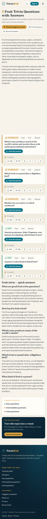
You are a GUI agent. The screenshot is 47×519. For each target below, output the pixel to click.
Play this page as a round (15, 27)
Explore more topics (13, 434)
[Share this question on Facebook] (30, 161)
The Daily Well (7, 471)
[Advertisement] (23, 109)
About (10, 516)
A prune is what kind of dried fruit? (21, 261)
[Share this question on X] (35, 161)
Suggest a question (9, 494)
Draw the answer (15, 151)
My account (6, 505)
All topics (5, 475)
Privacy (5, 501)
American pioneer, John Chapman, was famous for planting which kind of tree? (23, 233)
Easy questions (12, 404)
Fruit (29, 138)
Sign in (34, 4)
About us (5, 498)
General (37, 138)
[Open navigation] (43, 3)
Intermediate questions (16, 408)
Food (23, 138)
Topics (4, 516)
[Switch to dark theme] (27, 3)
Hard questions (12, 411)
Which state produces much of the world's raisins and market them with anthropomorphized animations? (22, 144)
